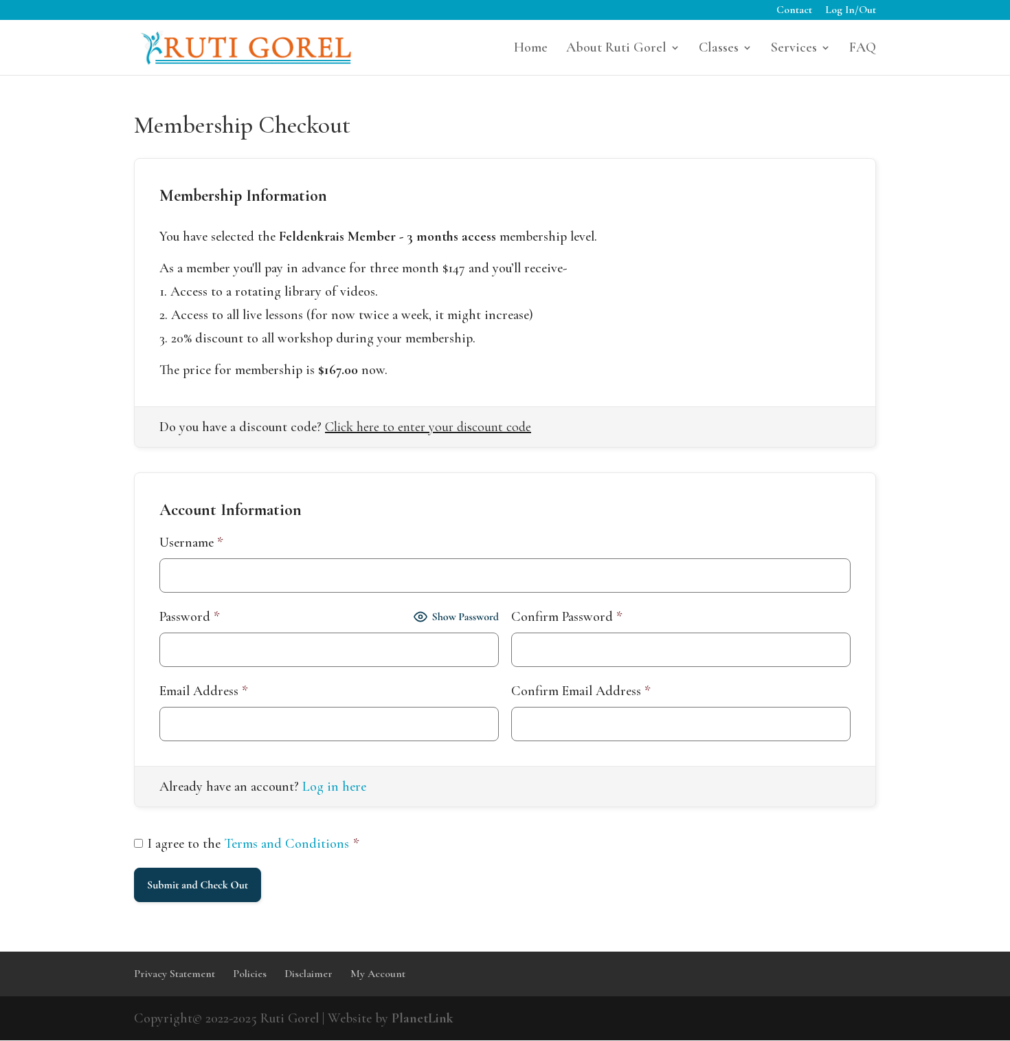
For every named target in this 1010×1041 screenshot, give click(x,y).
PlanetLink (422, 1018)
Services (794, 49)
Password (189, 617)
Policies (250, 973)
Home (531, 49)
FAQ (862, 49)
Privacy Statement (174, 973)
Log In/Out (850, 10)
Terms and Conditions (287, 843)
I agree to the (253, 843)
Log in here (334, 786)
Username (191, 542)
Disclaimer (308, 973)
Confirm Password (566, 617)
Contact (794, 10)
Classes (719, 49)
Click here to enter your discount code (428, 427)
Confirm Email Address (581, 691)
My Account (377, 973)
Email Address (203, 691)
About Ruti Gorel (616, 49)
